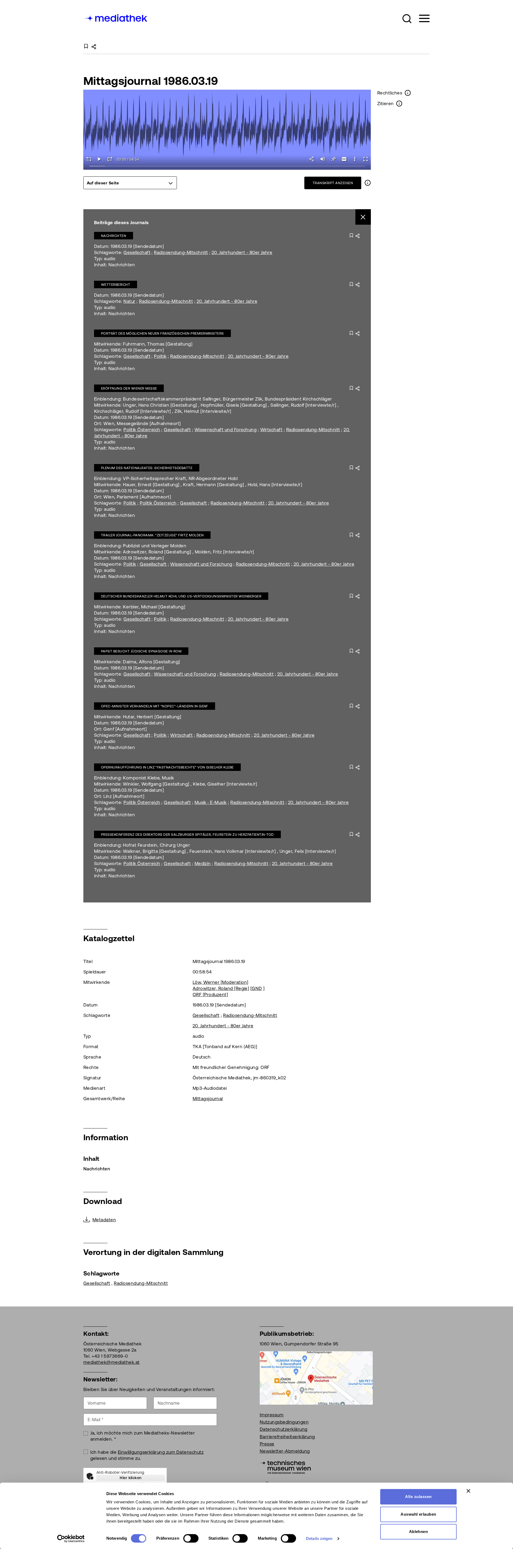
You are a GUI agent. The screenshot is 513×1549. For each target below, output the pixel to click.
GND (257, 988)
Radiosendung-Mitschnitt (181, 252)
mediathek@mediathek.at (111, 1362)
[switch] (191, 1538)
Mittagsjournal (208, 1098)
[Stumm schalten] (322, 159)
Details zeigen (319, 1538)
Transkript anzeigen (333, 183)
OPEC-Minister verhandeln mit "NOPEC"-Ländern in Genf (154, 706)
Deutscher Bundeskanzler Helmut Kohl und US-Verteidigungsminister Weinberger (181, 596)
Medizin (203, 863)
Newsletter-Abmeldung (285, 1451)
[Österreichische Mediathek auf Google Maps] (316, 1377)
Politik (160, 356)
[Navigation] (421, 18)
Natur (129, 301)
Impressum (271, 1414)
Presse (267, 1444)
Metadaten (104, 1219)
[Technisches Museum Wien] (285, 1466)
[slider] (227, 166)
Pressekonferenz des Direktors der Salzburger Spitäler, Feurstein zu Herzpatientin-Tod (187, 835)
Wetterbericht (115, 285)
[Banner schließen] (468, 1491)
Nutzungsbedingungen (284, 1422)
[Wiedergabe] (99, 159)
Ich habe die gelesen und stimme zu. (147, 1455)
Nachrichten (113, 236)
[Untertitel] (344, 159)
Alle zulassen (418, 1496)
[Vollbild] (365, 159)
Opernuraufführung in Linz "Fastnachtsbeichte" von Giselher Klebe (167, 767)
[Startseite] (115, 17)
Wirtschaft (271, 429)
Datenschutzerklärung (284, 1429)
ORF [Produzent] (210, 994)
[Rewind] (88, 159)
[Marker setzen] (333, 159)
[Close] (363, 217)
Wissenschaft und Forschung (225, 429)
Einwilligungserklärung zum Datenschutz (161, 1452)
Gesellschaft (136, 252)
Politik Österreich (141, 429)
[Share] (312, 159)
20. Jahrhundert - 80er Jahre (242, 252)
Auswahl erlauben (418, 1514)
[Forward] (110, 159)
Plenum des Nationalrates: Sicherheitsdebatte (146, 468)
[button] (407, 18)
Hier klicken (131, 1478)
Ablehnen (418, 1531)
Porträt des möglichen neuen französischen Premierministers (162, 333)
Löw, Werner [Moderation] (220, 982)
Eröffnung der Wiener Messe (129, 388)
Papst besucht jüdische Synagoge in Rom (141, 651)
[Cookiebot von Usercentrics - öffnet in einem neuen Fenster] (71, 1539)
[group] (130, 182)
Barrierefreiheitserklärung (287, 1436)
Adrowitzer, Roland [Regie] (221, 988)
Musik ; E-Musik (211, 802)
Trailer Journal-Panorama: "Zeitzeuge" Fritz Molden (152, 535)
